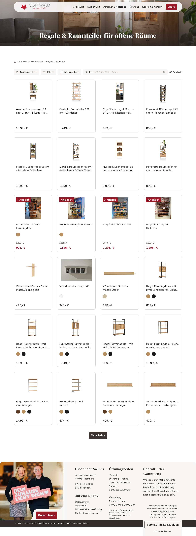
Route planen (46, 515)
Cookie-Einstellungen (86, 513)
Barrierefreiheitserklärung (88, 509)
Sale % (171, 7)
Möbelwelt (78, 6)
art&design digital (59, 523)
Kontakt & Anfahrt (152, 6)
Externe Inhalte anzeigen (163, 525)
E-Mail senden (82, 487)
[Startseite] (15, 61)
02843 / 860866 (84, 484)
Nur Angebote (71, 72)
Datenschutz (82, 501)
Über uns (134, 6)
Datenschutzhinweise (163, 531)
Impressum (81, 505)
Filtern (50, 72)
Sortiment (23, 61)
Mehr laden (98, 435)
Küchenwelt (93, 6)
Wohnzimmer (37, 61)
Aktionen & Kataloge (114, 6)
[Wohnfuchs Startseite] (35, 7)
